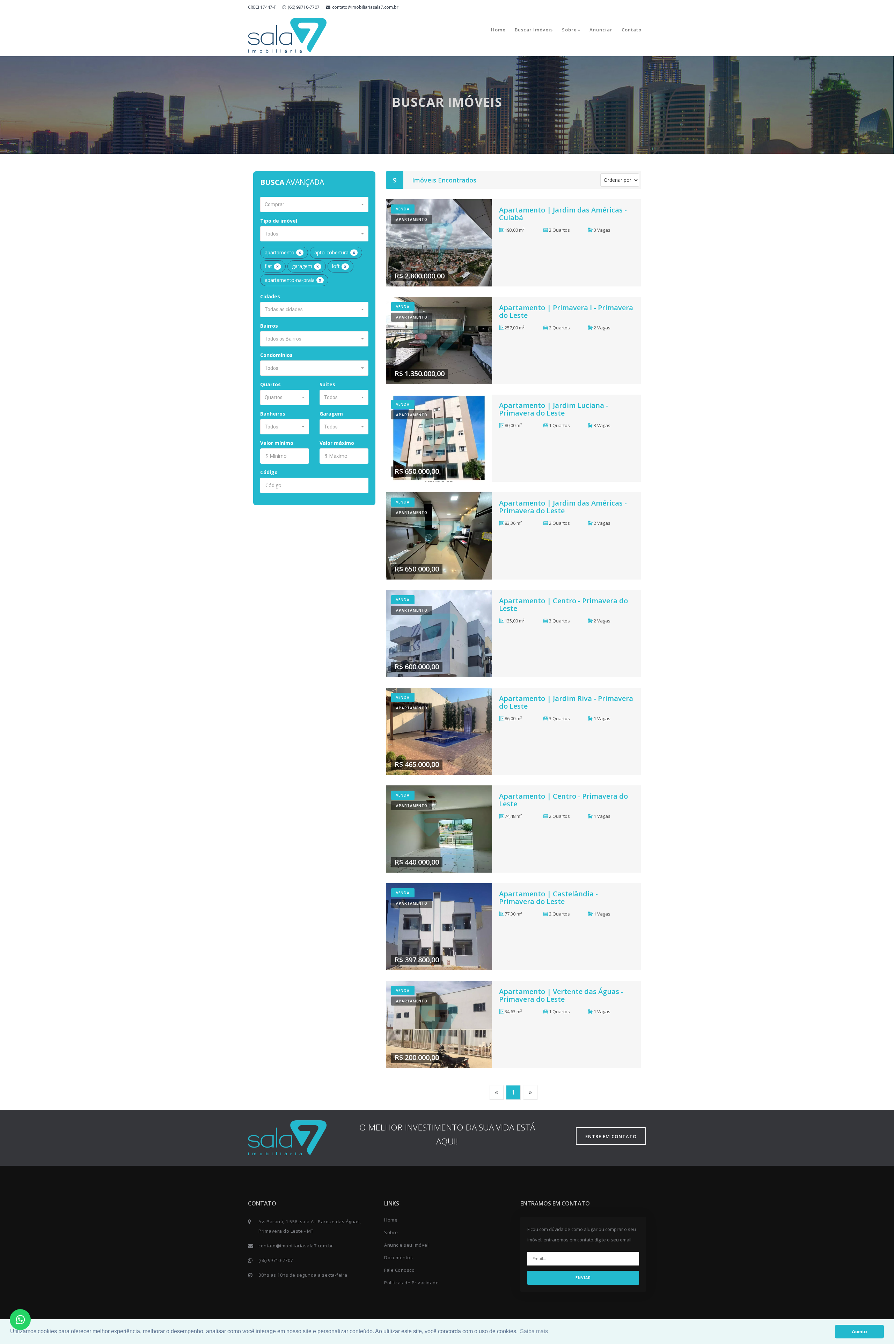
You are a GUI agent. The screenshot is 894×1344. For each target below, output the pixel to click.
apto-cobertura (334, 252)
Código (269, 472)
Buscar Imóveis (534, 30)
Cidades (270, 296)
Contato (632, 30)
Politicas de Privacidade (411, 1282)
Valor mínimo (276, 443)
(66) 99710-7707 (304, 7)
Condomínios (276, 355)
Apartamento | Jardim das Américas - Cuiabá (563, 213)
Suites (327, 384)
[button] (314, 204)
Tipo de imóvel (278, 220)
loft (339, 266)
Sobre (569, 30)
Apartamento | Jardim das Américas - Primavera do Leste (563, 506)
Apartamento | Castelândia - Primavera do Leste (548, 897)
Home (498, 30)
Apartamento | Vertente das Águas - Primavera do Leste (561, 995)
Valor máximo (337, 443)
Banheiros (272, 413)
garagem (305, 266)
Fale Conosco (399, 1270)
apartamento (283, 252)
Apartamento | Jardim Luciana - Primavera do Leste (553, 409)
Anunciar (601, 30)
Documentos (398, 1257)
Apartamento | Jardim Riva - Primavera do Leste (566, 702)
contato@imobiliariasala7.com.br (365, 7)
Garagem (331, 413)
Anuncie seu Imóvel (406, 1245)
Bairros (269, 325)
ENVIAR (583, 1277)
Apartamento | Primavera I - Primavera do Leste (566, 311)
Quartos (270, 384)
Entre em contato (611, 1136)
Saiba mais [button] (534, 1331)
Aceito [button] (859, 1331)
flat (272, 266)
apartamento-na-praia (293, 280)
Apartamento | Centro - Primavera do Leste (563, 604)
